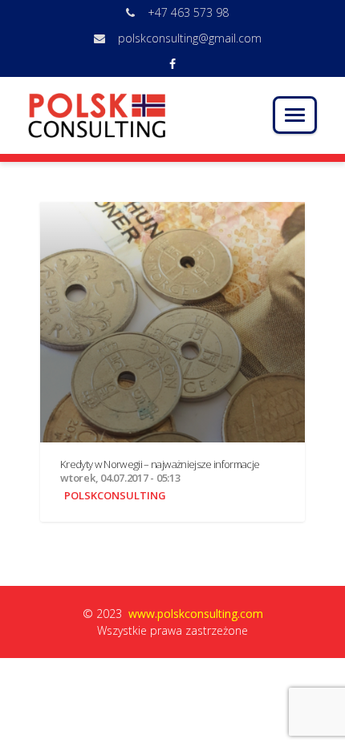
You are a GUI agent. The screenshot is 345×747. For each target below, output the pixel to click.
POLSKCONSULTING (115, 495)
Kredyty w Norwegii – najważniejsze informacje (159, 464)
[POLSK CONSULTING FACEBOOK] (172, 63)
